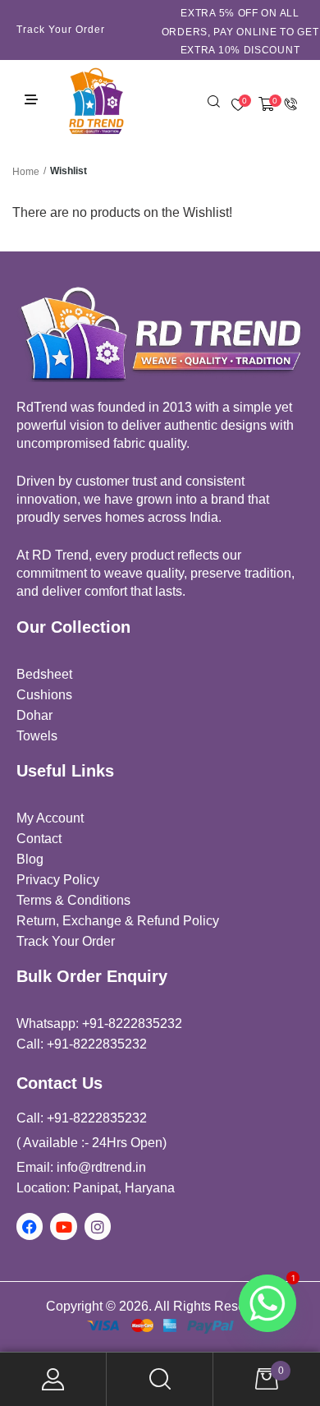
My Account (53, 1379)
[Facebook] (29, 1226)
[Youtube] (63, 1226)
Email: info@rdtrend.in (81, 1167)
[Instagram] (98, 1226)
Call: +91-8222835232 (81, 1044)
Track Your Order (60, 29)
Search (160, 1379)
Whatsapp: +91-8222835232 (99, 1023)
